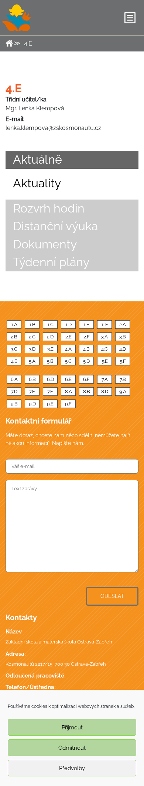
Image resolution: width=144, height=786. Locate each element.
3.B (122, 337)
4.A (68, 349)
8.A (68, 391)
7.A (105, 379)
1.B (32, 324)
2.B (14, 337)
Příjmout (72, 727)
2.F (86, 337)
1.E (86, 324)
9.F (68, 404)
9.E (50, 404)
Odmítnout (72, 748)
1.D (68, 324)
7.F (50, 391)
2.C (32, 337)
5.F (123, 361)
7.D (14, 391)
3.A (104, 337)
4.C (104, 349)
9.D (32, 404)
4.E (14, 361)
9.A (122, 391)
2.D (50, 337)
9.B (14, 404)
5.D (86, 361)
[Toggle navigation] (129, 18)
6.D (50, 379)
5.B (50, 361)
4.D (122, 349)
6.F (86, 379)
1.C (50, 324)
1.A (14, 324)
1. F (104, 324)
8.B (86, 391)
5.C (68, 361)
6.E (68, 379)
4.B (86, 349)
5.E (105, 361)
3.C (14, 349)
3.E (50, 349)
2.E (68, 337)
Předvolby (72, 768)
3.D (32, 349)
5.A (32, 361)
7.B (123, 379)
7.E (32, 391)
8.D (104, 391)
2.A (122, 324)
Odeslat (112, 596)
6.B (32, 379)
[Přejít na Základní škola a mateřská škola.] (9, 43)
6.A (14, 379)
